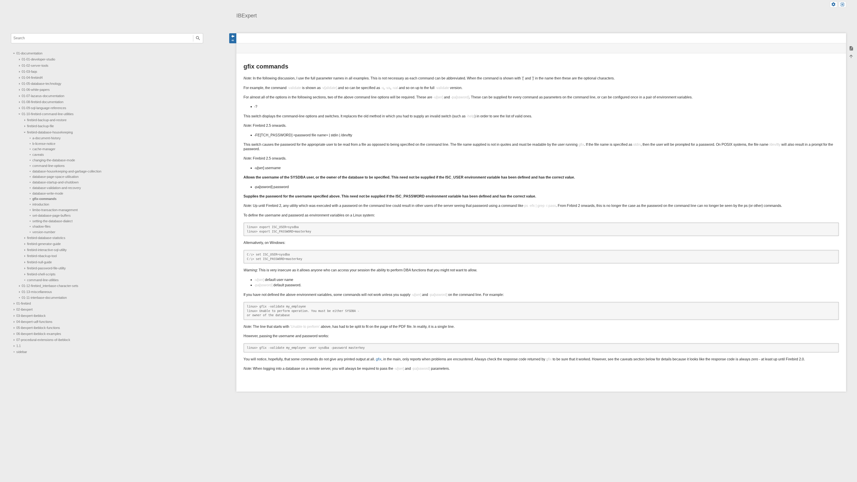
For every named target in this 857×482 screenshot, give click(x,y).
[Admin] (833, 4)
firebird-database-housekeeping (50, 132)
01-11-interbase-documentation (44, 297)
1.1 (18, 346)
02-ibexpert (24, 309)
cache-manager (43, 149)
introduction (40, 204)
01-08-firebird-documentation (42, 102)
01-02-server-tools (35, 65)
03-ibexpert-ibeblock (31, 316)
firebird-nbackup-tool (42, 256)
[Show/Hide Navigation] (232, 38)
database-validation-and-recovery (56, 188)
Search (198, 38)
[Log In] (842, 4)
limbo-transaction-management (55, 210)
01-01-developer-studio (38, 59)
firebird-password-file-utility (46, 268)
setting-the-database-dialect (52, 221)
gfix (378, 359)
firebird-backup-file (40, 126)
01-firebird (23, 303)
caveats (38, 154)
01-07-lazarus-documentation (43, 96)
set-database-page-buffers (51, 215)
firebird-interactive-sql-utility (47, 250)
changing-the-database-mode (53, 160)
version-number (43, 232)
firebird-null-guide (39, 262)
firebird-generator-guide (44, 244)
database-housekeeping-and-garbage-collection (66, 171)
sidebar (21, 352)
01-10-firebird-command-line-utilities (48, 114)
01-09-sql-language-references (44, 108)
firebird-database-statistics (46, 238)
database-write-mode (47, 193)
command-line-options (48, 166)
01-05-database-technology (41, 83)
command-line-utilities (43, 280)
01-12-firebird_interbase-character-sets (50, 286)
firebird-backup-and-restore (47, 120)
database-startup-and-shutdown (55, 182)
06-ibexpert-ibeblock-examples (38, 334)
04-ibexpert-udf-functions (34, 322)
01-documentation (29, 53)
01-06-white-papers (36, 89)
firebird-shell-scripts (41, 274)
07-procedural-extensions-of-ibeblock (43, 340)
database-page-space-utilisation (55, 177)
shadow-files (41, 226)
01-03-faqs (29, 71)
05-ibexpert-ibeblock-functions (38, 328)
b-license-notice (43, 143)
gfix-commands (44, 199)
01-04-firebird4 (32, 77)
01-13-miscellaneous (37, 292)
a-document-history (46, 138)
